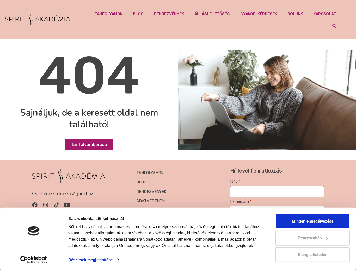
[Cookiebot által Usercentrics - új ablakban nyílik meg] (34, 260)
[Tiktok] (56, 205)
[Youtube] (67, 205)
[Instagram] (45, 205)
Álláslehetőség (212, 13)
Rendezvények (169, 13)
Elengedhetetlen (312, 254)
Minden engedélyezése (312, 221)
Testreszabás (310, 238)
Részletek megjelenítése (90, 259)
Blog (138, 13)
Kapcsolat (324, 13)
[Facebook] (35, 205)
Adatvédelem (150, 201)
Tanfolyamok (108, 13)
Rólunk (295, 13)
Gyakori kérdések (258, 13)
